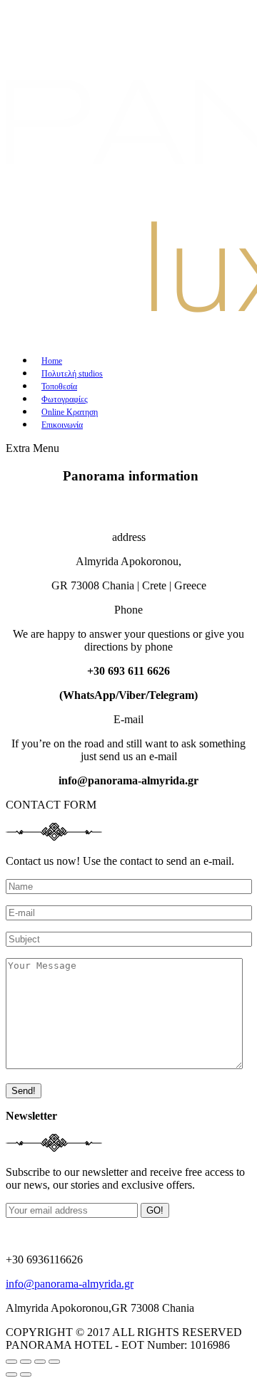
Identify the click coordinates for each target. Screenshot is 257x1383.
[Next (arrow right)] (25, 1374)
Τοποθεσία (59, 386)
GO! (154, 1210)
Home (51, 361)
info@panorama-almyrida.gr (69, 1284)
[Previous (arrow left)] (11, 1374)
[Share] (25, 1362)
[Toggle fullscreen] (40, 1362)
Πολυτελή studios (72, 374)
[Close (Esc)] (11, 1362)
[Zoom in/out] (54, 1362)
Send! (23, 1090)
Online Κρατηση (69, 412)
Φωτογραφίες (64, 399)
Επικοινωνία (62, 425)
